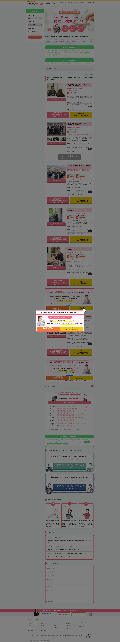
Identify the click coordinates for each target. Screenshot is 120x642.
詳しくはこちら (60, 326)
